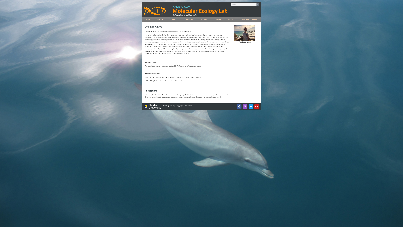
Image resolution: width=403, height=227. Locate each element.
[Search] (257, 4)
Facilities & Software (250, 20)
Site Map (166, 106)
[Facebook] (239, 106)
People (173, 20)
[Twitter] (251, 106)
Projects (160, 20)
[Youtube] (256, 106)
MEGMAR (204, 20)
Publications (188, 20)
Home (147, 20)
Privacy (172, 106)
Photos (218, 20)
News (230, 20)
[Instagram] (245, 106)
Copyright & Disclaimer (184, 106)
